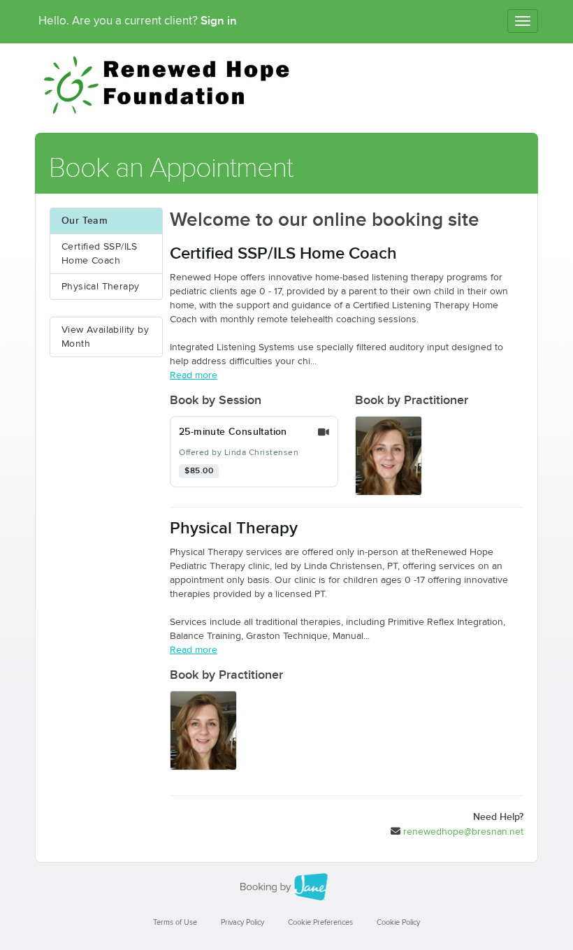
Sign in (219, 21)
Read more (193, 375)
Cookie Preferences (320, 922)
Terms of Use (175, 922)
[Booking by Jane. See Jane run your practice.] (286, 887)
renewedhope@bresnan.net (463, 832)
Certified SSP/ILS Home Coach (99, 254)
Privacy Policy (242, 922)
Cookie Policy (398, 922)
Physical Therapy (100, 287)
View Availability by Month (105, 337)
